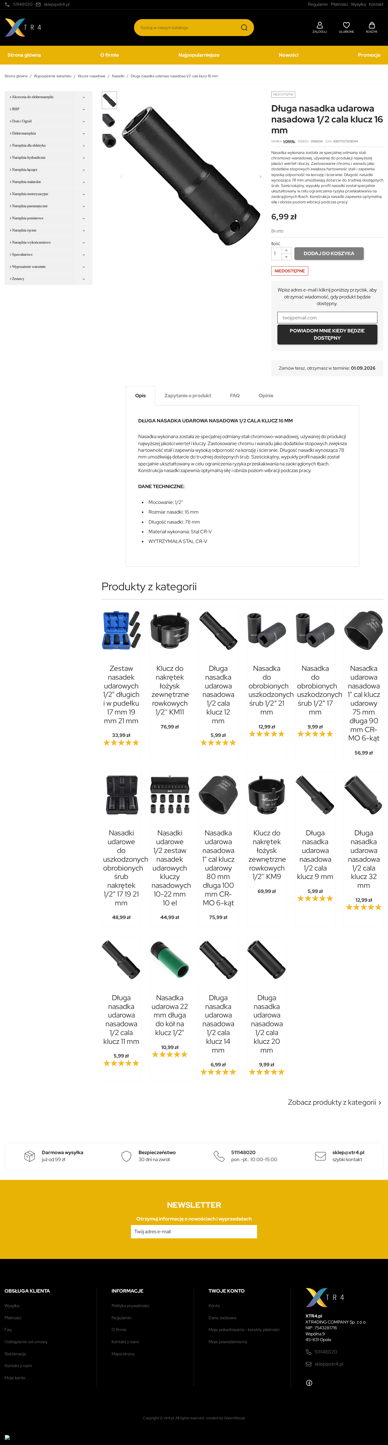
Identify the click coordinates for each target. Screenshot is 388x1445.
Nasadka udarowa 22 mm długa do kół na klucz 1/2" (170, 1015)
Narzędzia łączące (24, 170)
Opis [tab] (140, 395)
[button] (320, 26)
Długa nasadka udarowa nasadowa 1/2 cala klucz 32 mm (364, 859)
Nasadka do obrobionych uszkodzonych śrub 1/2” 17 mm (319, 690)
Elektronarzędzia (23, 133)
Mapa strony (123, 1354)
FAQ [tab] (235, 395)
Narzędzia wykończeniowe (31, 242)
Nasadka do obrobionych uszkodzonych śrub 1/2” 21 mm (271, 690)
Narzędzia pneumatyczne (29, 206)
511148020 (326, 1352)
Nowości (289, 55)
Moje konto (15, 1377)
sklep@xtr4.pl (329, 1364)
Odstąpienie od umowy (26, 1341)
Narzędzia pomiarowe (27, 218)
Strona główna (24, 55)
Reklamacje (15, 1354)
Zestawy (17, 279)
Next (261, 177)
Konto (214, 1305)
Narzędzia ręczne (23, 230)
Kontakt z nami (18, 1365)
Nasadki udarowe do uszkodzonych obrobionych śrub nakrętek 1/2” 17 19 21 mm (125, 867)
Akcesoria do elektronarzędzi (32, 97)
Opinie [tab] (266, 395)
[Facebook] (309, 1383)
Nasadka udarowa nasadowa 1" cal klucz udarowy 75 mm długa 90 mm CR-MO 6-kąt (364, 703)
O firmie (109, 55)
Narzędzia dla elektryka (28, 145)
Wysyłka (12, 1305)
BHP (15, 109)
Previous (121, 177)
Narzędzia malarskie (26, 182)
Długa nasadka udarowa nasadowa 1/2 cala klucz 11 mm (121, 1019)
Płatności (13, 1317)
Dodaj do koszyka (329, 253)
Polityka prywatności (130, 1305)
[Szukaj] (244, 28)
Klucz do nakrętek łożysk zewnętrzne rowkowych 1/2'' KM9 (267, 854)
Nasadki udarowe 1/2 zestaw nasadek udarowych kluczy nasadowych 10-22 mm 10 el (171, 867)
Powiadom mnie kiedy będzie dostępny (327, 334)
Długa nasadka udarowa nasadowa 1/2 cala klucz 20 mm (267, 1024)
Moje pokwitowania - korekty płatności (244, 1329)
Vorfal (289, 141)
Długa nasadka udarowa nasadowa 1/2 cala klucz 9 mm (315, 854)
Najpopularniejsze (199, 55)
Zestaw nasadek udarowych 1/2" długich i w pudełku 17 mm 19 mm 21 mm (121, 694)
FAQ (8, 1329)
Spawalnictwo (21, 254)
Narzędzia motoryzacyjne (29, 194)
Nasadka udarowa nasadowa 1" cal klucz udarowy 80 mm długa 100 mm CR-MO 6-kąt (218, 867)
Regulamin (122, 1317)
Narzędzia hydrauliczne (28, 157)
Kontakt (376, 4)
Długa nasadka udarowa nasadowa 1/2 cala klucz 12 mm (218, 694)
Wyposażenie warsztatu (28, 267)
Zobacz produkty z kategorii (335, 1102)
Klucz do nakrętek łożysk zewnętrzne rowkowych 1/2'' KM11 (170, 690)
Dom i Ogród (21, 121)
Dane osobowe (222, 1317)
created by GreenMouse (225, 1418)
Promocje (369, 55)
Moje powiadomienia (228, 1341)
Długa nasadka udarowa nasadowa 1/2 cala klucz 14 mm (218, 1024)
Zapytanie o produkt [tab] (188, 395)
